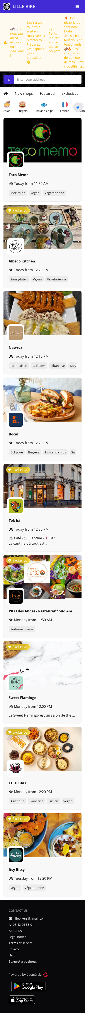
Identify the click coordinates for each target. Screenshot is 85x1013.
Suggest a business (23, 961)
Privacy (14, 949)
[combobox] (42, 79)
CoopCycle (34, 974)
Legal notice (17, 937)
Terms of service (21, 943)
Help (12, 955)
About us (15, 931)
